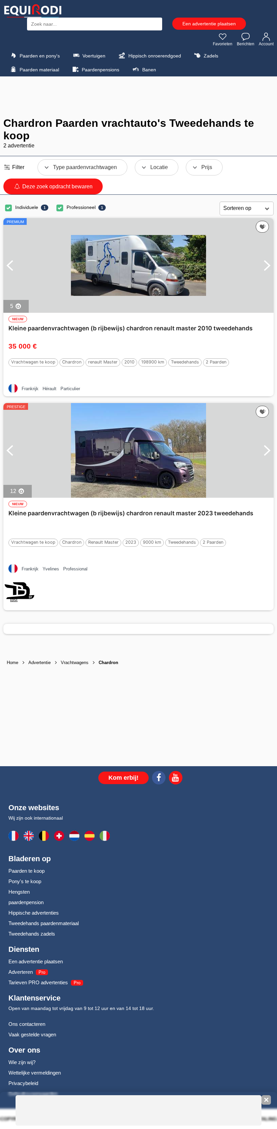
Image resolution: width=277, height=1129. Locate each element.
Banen (148, 69)
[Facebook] (159, 778)
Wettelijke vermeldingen (34, 1073)
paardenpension (26, 902)
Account (266, 44)
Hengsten (19, 892)
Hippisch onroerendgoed (154, 55)
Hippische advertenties (33, 913)
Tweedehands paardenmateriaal (43, 923)
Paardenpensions (99, 69)
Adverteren (20, 972)
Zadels (210, 55)
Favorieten (222, 44)
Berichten (245, 44)
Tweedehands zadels (31, 934)
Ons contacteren (26, 1024)
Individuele (26, 207)
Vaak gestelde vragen (32, 1034)
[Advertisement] (138, 96)
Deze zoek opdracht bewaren (57, 186)
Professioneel (81, 207)
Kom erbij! (123, 777)
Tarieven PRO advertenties (38, 982)
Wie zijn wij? (21, 1062)
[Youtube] (175, 778)
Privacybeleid (23, 1083)
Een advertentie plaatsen (209, 23)
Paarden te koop (26, 871)
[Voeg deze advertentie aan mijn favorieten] (262, 227)
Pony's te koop (24, 881)
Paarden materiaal (38, 69)
